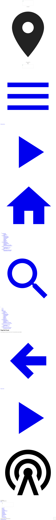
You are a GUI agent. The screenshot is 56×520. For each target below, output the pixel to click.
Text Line (5, 241)
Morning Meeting (6, 247)
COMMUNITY (3, 235)
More (1, 501)
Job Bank (5, 239)
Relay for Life (5, 240)
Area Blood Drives (6, 236)
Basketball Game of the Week (7, 250)
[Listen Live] (28, 417)
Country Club (5, 238)
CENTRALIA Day (6, 242)
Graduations (5, 244)
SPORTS (3, 249)
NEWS (3, 246)
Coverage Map (5, 234)
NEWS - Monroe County (7, 248)
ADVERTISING (4, 233)
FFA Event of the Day (6, 243)
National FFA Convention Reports (8, 245)
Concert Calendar (6, 237)
